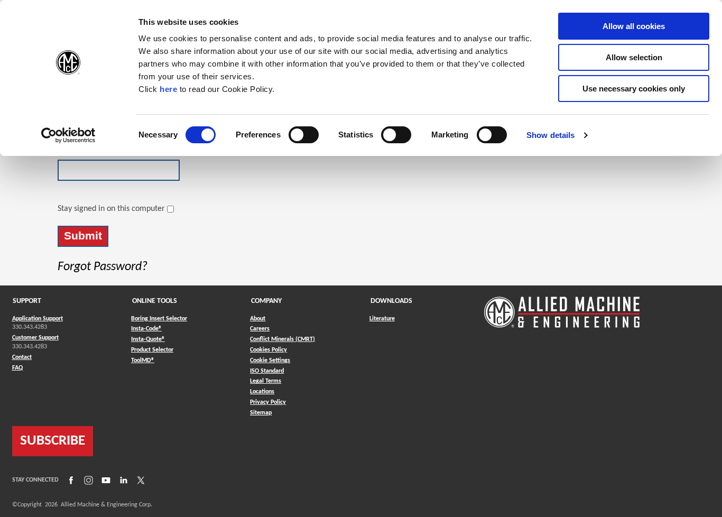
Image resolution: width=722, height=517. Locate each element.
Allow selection (634, 57)
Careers (260, 329)
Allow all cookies (634, 26)
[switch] (304, 134)
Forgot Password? (102, 267)
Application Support (37, 319)
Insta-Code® (146, 328)
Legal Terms (265, 381)
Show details (550, 135)
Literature (382, 319)
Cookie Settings (270, 360)
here (168, 89)
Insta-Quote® (148, 339)
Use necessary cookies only (633, 88)
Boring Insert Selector (159, 319)
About (257, 319)
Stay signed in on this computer (111, 209)
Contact (22, 357)
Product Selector (152, 349)
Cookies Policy (268, 350)
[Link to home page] (562, 306)
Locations (262, 392)
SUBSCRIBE (52, 441)
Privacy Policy (268, 402)
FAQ (17, 368)
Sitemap (261, 413)
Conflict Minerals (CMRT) (282, 339)
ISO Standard (267, 371)
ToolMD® (142, 360)
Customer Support (35, 338)
